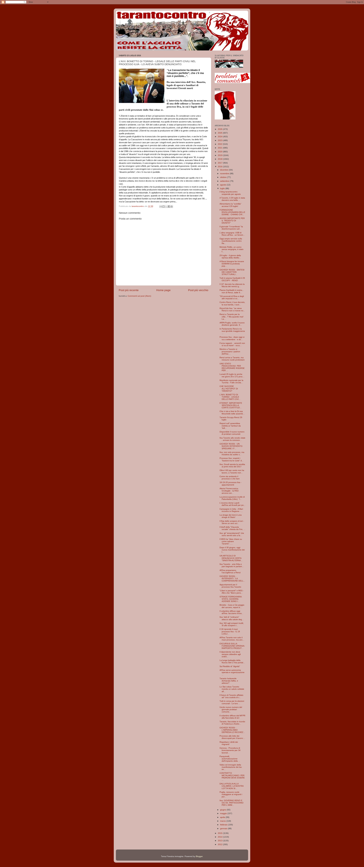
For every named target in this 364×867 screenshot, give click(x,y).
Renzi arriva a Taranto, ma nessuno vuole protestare (232, 358)
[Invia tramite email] (160, 206)
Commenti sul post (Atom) (139, 296)
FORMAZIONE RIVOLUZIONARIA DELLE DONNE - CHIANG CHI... (232, 212)
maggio (223, 813)
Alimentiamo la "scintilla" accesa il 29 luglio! (230, 205)
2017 (220, 163)
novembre (225, 173)
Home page (163, 290)
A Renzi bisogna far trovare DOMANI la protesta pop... (232, 263)
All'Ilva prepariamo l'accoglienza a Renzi (230, 571)
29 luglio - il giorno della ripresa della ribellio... (230, 256)
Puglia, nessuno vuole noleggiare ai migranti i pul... (231, 794)
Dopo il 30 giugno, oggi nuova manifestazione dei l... (232, 549)
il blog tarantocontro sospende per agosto (230, 193)
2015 (220, 833)
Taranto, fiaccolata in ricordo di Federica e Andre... (232, 723)
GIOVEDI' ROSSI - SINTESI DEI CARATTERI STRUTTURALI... (232, 272)
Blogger (199, 856)
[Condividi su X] (166, 206)
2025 (220, 133)
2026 (220, 129)
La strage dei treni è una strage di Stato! (231, 516)
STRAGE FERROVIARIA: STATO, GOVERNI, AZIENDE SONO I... (231, 599)
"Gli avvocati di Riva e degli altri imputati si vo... (232, 297)
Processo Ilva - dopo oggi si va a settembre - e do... (232, 338)
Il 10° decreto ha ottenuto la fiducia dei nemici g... (232, 285)
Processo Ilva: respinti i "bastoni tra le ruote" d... (231, 459)
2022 (220, 144)
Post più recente (129, 290)
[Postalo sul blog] (163, 206)
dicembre (224, 170)
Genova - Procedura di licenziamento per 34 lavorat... (230, 750)
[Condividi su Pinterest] (171, 206)
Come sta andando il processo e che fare (230, 477)
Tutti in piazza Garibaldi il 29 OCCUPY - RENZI (232, 279)
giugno (223, 810)
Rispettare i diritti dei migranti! (229, 743)
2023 (220, 140)
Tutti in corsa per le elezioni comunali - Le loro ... (232, 702)
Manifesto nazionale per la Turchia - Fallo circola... (231, 381)
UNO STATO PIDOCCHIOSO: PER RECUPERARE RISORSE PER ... (232, 367)
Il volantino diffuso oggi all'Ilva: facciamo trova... (231, 612)
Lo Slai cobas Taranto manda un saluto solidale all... (232, 689)
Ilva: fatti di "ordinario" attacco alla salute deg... (232, 618)
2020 (220, 152)
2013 (220, 841)
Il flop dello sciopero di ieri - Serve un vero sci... (232, 522)
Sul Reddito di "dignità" (230, 666)
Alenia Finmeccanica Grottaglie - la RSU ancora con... (229, 490)
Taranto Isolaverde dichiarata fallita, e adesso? (229, 680)
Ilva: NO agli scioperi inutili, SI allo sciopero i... (232, 624)
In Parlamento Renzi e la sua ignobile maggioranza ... (232, 331)
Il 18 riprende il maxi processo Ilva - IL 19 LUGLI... (230, 631)
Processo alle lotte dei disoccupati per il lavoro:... (232, 737)
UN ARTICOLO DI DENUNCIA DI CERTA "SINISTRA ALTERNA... (231, 558)
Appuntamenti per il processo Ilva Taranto (230, 586)
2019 (220, 155)
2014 (220, 837)
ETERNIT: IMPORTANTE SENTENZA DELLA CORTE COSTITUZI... (231, 405)
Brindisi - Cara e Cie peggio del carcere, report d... (232, 606)
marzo (223, 821)
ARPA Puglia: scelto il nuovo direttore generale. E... (232, 324)
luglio (222, 188)
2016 (220, 167)
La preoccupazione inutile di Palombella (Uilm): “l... (232, 498)
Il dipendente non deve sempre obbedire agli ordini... (230, 654)
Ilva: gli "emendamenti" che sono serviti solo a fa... (232, 534)
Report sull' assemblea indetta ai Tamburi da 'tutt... (230, 425)
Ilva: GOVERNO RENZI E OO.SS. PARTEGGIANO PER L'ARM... (231, 802)
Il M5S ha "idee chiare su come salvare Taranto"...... (231, 541)
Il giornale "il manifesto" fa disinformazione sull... (231, 228)
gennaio (224, 828)
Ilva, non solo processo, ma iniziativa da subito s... (232, 453)
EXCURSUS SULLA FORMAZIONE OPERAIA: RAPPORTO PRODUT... (232, 646)
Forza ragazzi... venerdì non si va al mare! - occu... (232, 344)
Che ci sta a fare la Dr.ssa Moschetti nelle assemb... (232, 412)
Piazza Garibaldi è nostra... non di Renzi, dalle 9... (232, 291)
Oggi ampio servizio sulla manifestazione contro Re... (231, 241)
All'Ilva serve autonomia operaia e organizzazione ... (232, 672)
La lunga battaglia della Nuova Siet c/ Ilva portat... (232, 661)
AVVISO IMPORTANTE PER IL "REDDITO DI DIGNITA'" (232, 220)
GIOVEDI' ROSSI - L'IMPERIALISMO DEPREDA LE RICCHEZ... (232, 730)
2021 (220, 148)
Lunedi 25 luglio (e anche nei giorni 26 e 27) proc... (232, 375)
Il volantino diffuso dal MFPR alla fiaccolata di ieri (232, 717)
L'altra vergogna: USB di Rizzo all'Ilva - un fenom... (232, 234)
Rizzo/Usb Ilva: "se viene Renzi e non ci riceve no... (232, 309)
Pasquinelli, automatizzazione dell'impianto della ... (230, 758)
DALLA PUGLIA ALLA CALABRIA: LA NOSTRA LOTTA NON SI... (231, 786)
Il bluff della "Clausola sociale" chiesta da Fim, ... (232, 528)
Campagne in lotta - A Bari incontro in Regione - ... (231, 510)
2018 (220, 159)
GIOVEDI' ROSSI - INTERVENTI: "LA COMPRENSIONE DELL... (232, 578)
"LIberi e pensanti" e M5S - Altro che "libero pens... (232, 592)
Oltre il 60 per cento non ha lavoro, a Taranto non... (232, 471)
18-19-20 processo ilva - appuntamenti (230, 483)
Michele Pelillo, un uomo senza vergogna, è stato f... (231, 249)
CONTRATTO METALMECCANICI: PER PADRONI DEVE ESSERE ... (232, 776)
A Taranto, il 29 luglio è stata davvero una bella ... (232, 199)
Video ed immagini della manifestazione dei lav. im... (231, 767)
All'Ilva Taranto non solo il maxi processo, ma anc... (232, 638)
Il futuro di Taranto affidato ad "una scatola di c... (231, 696)
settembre (225, 181)
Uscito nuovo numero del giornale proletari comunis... (231, 709)
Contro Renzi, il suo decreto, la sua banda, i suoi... (232, 303)
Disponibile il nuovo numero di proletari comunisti (232, 433)
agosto (223, 185)
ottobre (223, 177)
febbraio (224, 825)
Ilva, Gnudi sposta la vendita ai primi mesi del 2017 (232, 465)
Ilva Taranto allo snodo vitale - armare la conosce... (232, 439)
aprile (223, 817)
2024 (220, 137)
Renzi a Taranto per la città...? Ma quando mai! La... (231, 316)
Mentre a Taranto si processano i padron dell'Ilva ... (230, 351)
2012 (220, 844)
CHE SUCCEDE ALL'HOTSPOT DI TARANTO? (229, 388)
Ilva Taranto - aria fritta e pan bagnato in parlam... (232, 565)
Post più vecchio (198, 290)
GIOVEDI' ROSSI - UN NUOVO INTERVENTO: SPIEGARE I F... (231, 446)
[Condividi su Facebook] (168, 206)
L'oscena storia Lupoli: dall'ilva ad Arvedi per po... (232, 504)
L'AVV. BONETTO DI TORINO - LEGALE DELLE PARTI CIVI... (230, 397)
